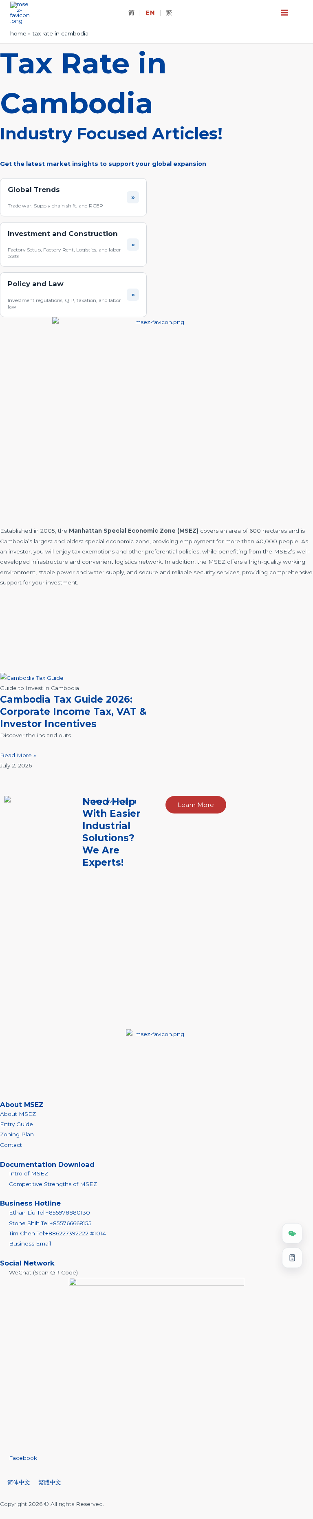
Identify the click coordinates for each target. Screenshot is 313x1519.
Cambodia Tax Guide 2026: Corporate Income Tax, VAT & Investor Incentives (73, 712)
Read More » (18, 755)
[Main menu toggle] (284, 12)
